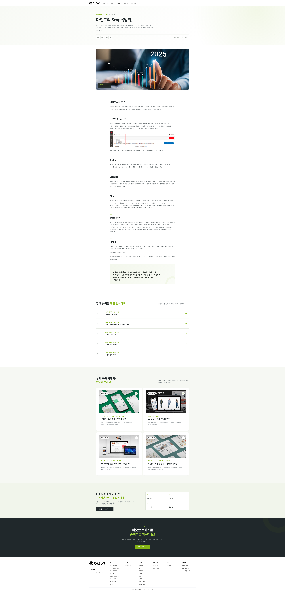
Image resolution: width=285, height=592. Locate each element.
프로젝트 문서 (156, 568)
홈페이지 (141, 571)
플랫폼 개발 (113, 581)
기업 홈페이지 (113, 571)
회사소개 (126, 3)
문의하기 (133, 3)
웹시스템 (141, 565)
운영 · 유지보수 (114, 579)
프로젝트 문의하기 (142, 547)
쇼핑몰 (112, 573)
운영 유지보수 (142, 581)
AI (139, 568)
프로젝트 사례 (128, 565)
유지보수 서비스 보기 (105, 509)
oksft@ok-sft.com (188, 571)
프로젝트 (112, 3)
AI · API (112, 584)
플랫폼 (140, 579)
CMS (140, 576)
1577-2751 (186, 568)
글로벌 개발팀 (142, 584)
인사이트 (119, 3)
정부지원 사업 (113, 565)
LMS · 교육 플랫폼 (114, 576)
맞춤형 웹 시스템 (114, 568)
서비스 (105, 3)
